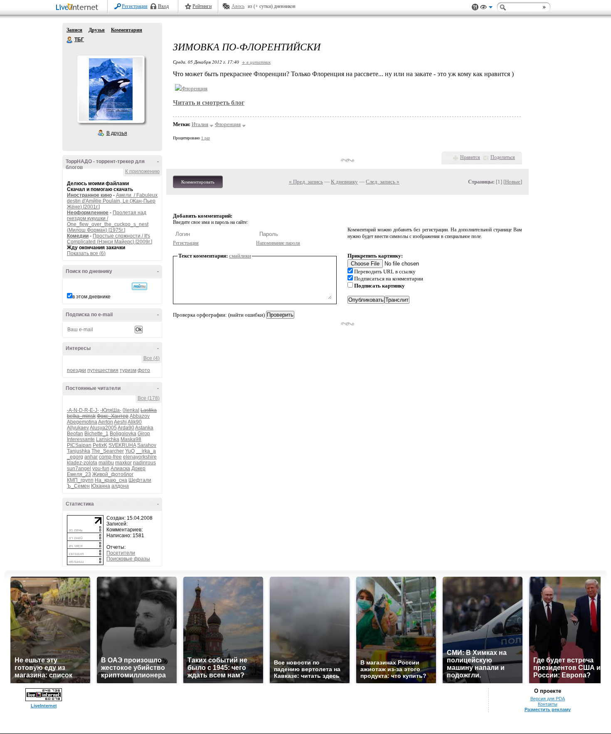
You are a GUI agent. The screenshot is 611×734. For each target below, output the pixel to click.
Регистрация (135, 6)
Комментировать (197, 181)
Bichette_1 (96, 433)
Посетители (120, 553)
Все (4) (151, 358)
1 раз (205, 138)
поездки (76, 370)
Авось (238, 6)
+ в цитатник (256, 62)
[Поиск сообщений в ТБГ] (139, 286)
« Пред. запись (306, 182)
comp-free (110, 457)
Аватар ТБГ (110, 89)
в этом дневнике (91, 297)
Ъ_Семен (78, 486)
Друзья (97, 30)
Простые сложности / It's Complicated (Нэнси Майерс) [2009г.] (109, 239)
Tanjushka (78, 451)
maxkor (123, 463)
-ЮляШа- (110, 410)
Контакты (547, 704)
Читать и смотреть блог (208, 102)
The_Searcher (107, 451)
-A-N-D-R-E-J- (83, 410)
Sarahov (146, 445)
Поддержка (475, 7)
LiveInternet (78, 7)
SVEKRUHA (122, 445)
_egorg (75, 457)
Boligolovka (123, 433)
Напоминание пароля (278, 243)
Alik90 (135, 422)
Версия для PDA (547, 698)
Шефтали (139, 480)
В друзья (116, 133)
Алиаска (120, 468)
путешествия (102, 370)
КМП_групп (80, 480)
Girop (144, 433)
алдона (120, 486)
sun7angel (79, 468)
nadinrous (144, 463)
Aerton (105, 422)
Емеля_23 (79, 474)
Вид (486, 8)
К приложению (142, 171)
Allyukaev (78, 428)
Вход (163, 6)
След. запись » (382, 182)
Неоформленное (87, 213)
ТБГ (70, 40)
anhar (91, 457)
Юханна (100, 486)
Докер (138, 468)
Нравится (470, 157)
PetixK (100, 445)
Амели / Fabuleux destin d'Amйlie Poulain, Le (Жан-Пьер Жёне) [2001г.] (112, 201)
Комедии (78, 236)
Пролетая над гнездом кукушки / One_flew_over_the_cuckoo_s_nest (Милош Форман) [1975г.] (107, 221)
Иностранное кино (89, 195)
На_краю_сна (111, 480)
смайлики (240, 256)
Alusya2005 (103, 428)
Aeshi (120, 422)
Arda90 (126, 428)
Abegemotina (82, 422)
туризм (128, 370)
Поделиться (502, 157)
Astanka (144, 428)
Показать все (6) (86, 253)
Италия (200, 124)
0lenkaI (131, 410)
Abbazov (140, 416)
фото (144, 370)
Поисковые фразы (128, 559)
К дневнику (344, 182)
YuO (130, 451)
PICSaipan (79, 445)
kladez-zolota (82, 463)
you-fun (100, 468)
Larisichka (107, 439)
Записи (74, 30)
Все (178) (149, 398)
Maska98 (131, 439)
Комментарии (126, 30)
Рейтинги (202, 6)
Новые (512, 182)
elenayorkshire (140, 457)
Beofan (75, 433)
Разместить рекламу (548, 709)
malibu (106, 463)
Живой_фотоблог (112, 474)
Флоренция (228, 124)
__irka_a (146, 451)
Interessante (81, 439)
